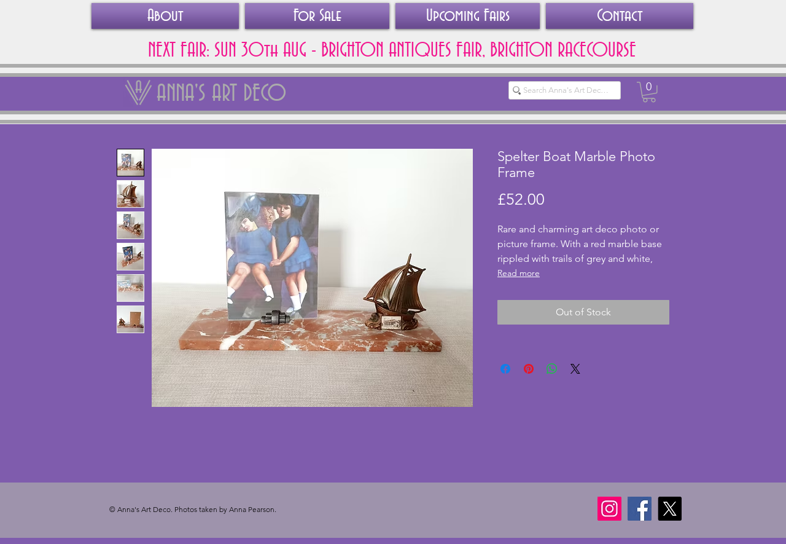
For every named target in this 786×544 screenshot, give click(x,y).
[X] (670, 509)
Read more (518, 272)
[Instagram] (609, 509)
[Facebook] (640, 509)
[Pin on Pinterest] (528, 368)
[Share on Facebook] (505, 368)
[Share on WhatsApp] (552, 368)
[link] (649, 92)
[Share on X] (575, 368)
